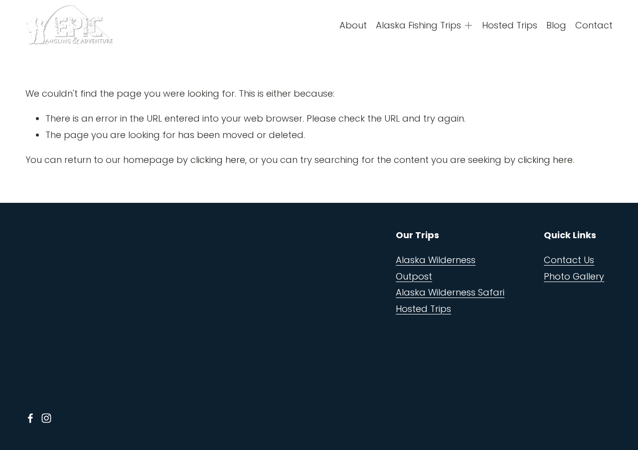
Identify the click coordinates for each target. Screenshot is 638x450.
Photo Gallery (574, 276)
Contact (594, 25)
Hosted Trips (509, 25)
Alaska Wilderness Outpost (436, 268)
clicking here (217, 159)
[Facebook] (30, 418)
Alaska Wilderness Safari (450, 292)
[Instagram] (46, 418)
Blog (556, 25)
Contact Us (569, 260)
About (353, 25)
